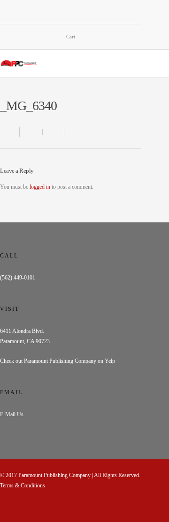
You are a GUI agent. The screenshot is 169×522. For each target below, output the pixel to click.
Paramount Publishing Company (54, 475)
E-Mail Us (11, 414)
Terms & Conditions (22, 485)
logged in (40, 187)
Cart (70, 36)
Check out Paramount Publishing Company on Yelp (57, 361)
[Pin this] (72, 132)
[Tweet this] (53, 132)
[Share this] (31, 132)
